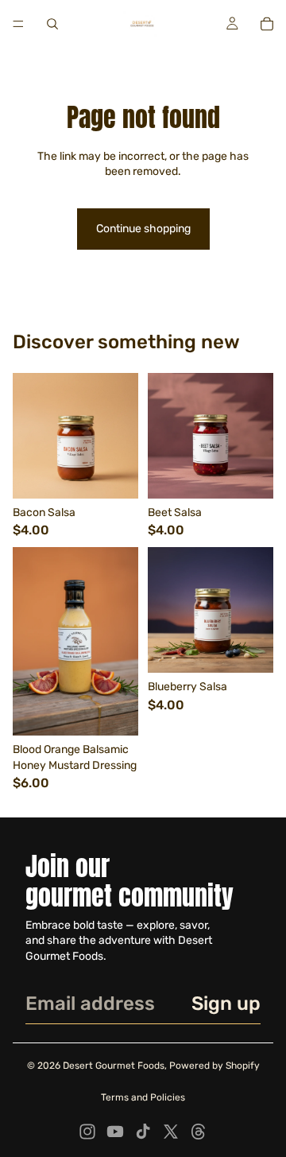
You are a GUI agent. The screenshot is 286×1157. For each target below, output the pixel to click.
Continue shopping (143, 228)
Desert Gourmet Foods (113, 1065)
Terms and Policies (143, 1097)
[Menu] (18, 24)
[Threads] (198, 1131)
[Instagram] (87, 1131)
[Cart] (266, 23)
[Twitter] (170, 1131)
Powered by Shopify (214, 1065)
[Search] (52, 23)
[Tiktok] (143, 1131)
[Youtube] (115, 1131)
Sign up (226, 1003)
